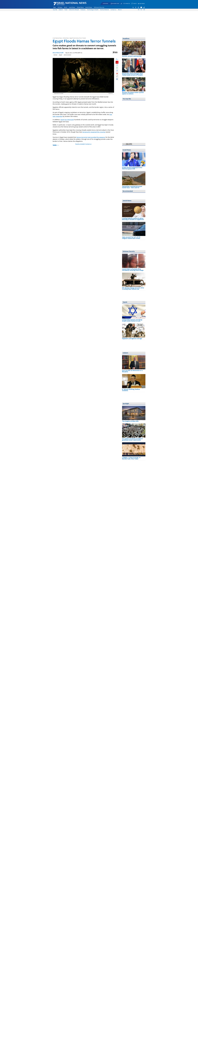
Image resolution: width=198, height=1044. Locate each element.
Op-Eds (55, 9)
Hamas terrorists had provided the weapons (90, 137)
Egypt (60, 54)
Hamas (55, 54)
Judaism (61, 9)
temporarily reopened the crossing (93, 132)
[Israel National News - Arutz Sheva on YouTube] (141, 7)
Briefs (65, 7)
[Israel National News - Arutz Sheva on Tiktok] (144, 7)
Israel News (72, 7)
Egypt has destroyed (67, 120)
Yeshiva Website (104, 9)
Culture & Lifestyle (74, 9)
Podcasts (83, 9)
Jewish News (88, 7)
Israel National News (57, 38)
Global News (80, 7)
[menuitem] (55, 7)
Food (65, 9)
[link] (133, 56)
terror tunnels (67, 54)
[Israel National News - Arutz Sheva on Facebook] (135, 7)
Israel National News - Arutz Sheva (66, 4)
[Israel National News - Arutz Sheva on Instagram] (138, 7)
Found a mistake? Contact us (83, 144)
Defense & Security (99, 7)
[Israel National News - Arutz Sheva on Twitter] (133, 7)
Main (54, 7)
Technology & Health (92, 9)
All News (60, 7)
